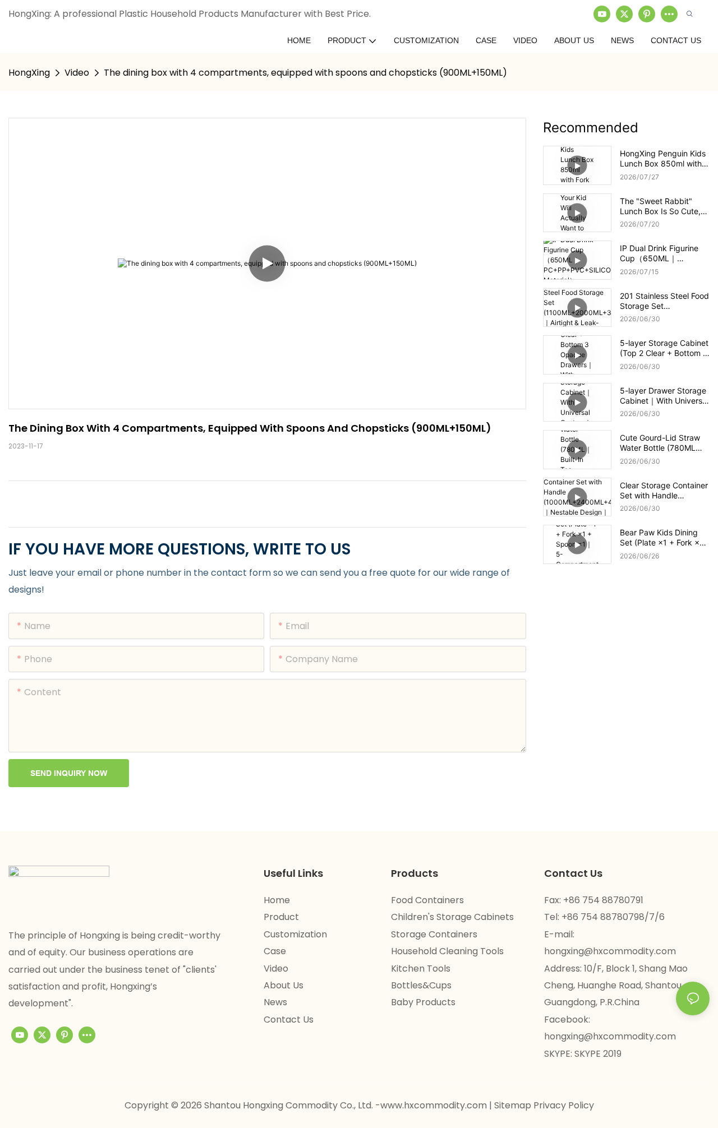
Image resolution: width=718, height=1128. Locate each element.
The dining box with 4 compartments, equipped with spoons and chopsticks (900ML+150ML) (305, 72)
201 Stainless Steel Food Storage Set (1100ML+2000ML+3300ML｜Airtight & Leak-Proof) (664, 301)
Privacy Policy (563, 1105)
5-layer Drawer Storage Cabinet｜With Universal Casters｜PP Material (664, 396)
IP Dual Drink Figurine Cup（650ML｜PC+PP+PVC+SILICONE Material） (663, 253)
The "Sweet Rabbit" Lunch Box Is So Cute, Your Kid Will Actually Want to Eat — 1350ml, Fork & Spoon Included (662, 206)
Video (77, 72)
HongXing (29, 72)
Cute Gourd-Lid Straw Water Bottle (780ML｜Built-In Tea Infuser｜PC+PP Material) (661, 443)
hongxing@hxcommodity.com (610, 951)
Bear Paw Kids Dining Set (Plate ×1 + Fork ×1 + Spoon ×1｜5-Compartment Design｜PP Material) (663, 538)
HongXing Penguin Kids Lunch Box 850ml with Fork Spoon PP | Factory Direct (664, 159)
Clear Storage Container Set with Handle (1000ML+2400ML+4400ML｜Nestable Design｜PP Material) (664, 490)
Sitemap (513, 1105)
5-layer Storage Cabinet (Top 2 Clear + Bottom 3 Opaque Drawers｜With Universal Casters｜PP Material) (664, 348)
